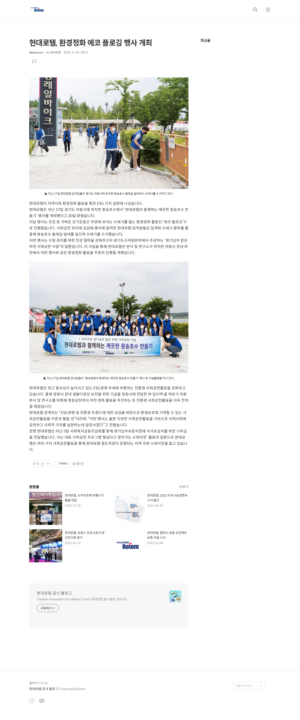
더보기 (183, 486)
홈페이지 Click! (38, 683)
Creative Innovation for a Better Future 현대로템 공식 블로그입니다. (82, 599)
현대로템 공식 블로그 (54, 593)
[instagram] (31, 701)
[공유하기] (42, 463)
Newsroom (36, 52)
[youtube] (41, 701)
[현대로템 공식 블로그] (37, 9)
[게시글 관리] (48, 463)
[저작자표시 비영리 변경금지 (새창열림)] (78, 463)
